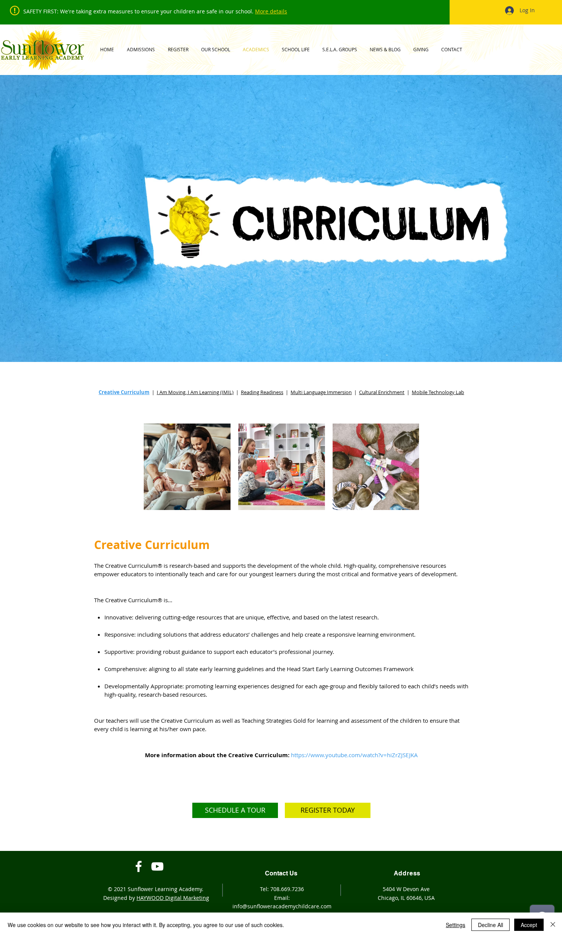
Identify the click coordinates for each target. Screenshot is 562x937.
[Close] (552, 925)
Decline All (490, 925)
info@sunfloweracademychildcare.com (281, 906)
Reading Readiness (262, 392)
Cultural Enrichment (381, 392)
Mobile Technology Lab (438, 392)
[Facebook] (138, 866)
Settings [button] (455, 925)
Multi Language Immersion (321, 392)
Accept (529, 925)
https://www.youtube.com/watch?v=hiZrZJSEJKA (354, 755)
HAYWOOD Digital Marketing (172, 897)
